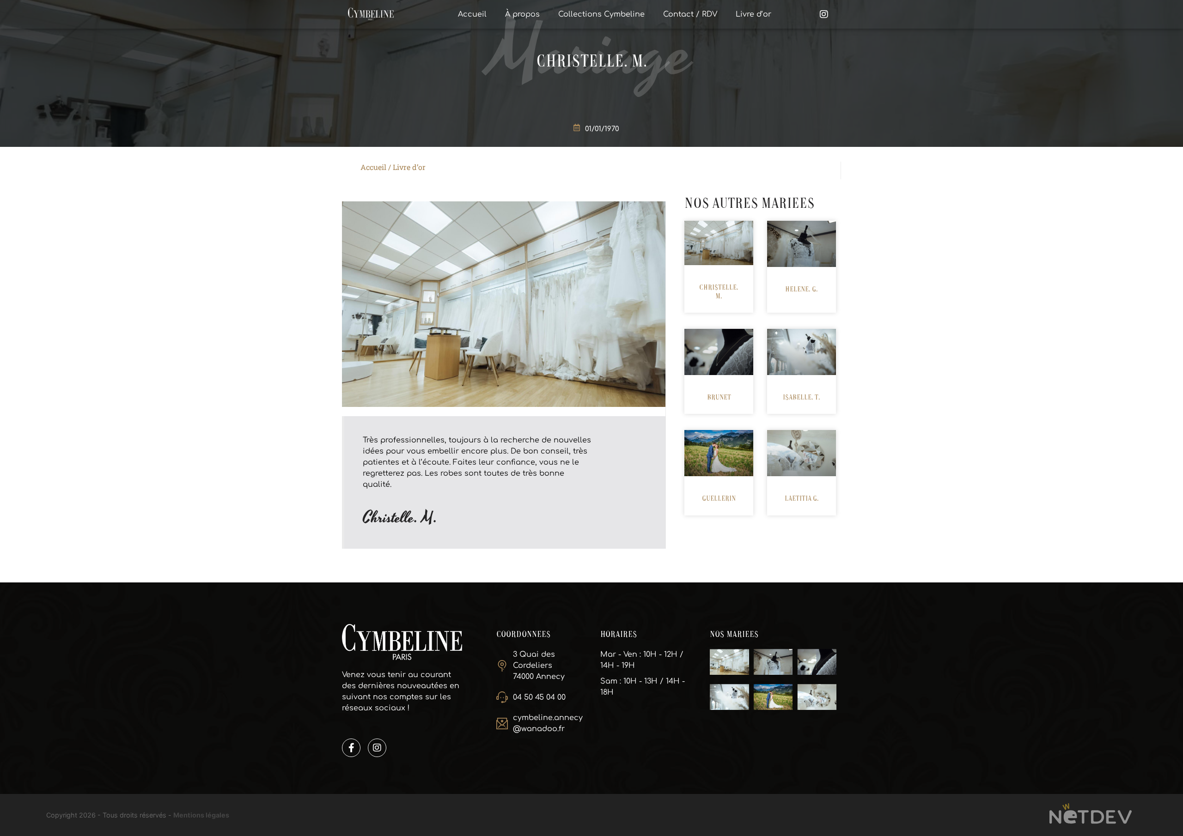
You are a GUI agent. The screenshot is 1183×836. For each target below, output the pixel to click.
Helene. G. (801, 289)
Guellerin (719, 499)
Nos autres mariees (749, 204)
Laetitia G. (802, 499)
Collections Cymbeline (601, 14)
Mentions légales (201, 815)
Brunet (719, 397)
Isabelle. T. (801, 397)
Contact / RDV (690, 14)
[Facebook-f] (351, 748)
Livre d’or (753, 14)
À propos (522, 14)
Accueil (472, 14)
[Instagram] (377, 748)
